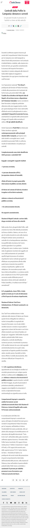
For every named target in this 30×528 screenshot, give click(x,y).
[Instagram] (19, 502)
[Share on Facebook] (11, 26)
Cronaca (15, 7)
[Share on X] (13, 26)
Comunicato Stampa (10, 30)
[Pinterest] (23, 502)
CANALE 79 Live (27, 2)
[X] (7, 502)
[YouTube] (11, 502)
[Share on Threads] (18, 26)
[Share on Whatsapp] (16, 26)
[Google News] (15, 502)
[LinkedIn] (26, 502)
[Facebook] (3, 502)
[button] (2, 2)
